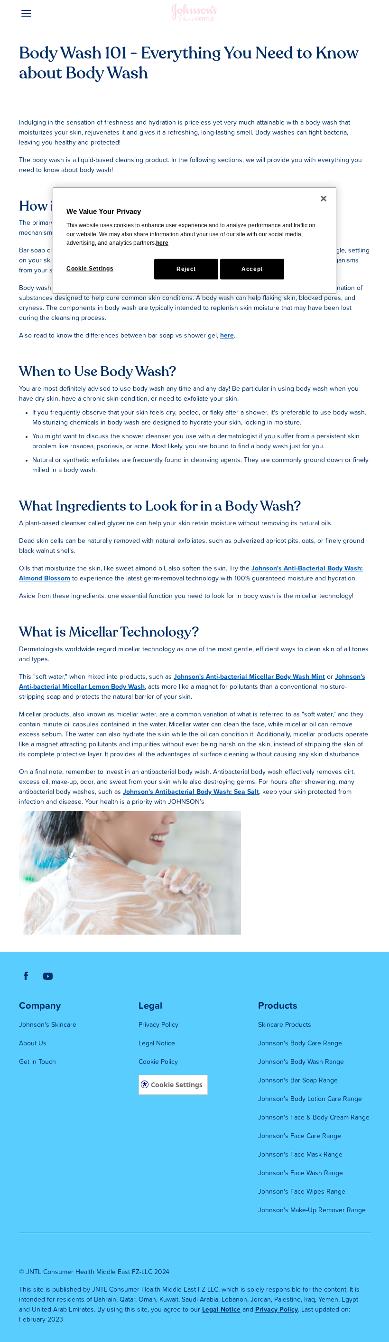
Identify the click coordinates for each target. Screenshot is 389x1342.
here (227, 335)
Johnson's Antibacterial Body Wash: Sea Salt (191, 792)
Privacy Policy (276, 1309)
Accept (252, 269)
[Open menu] (63, 13)
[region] (194, 241)
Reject (186, 269)
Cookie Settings (177, 1084)
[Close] (323, 198)
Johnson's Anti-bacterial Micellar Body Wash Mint (249, 677)
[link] (26, 976)
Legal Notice (221, 1309)
